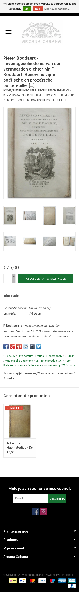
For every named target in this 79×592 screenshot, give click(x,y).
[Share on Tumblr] (32, 346)
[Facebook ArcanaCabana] (35, 511)
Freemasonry (54, 355)
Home (7, 90)
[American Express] (62, 580)
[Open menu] (8, 31)
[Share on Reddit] (25, 346)
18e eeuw (9, 355)
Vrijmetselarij (52, 365)
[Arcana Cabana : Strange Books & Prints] (48, 32)
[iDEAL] (12, 580)
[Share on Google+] (12, 346)
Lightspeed (66, 574)
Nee (37, 9)
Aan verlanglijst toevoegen (19, 373)
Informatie (11, 295)
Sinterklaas (34, 365)
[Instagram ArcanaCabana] (43, 511)
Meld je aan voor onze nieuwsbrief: (39, 488)
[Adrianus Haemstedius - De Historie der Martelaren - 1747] (19, 421)
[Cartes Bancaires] (71, 580)
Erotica (39, 355)
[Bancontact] (22, 580)
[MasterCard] (32, 580)
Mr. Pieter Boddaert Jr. (49, 360)
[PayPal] (71, 585)
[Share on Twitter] (38, 346)
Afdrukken (9, 378)
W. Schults (68, 365)
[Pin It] (19, 346)
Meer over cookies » (57, 9)
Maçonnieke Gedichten (19, 360)
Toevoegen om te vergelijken (56, 373)
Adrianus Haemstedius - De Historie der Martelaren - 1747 (20, 445)
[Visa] (42, 580)
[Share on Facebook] (6, 346)
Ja (27, 9)
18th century (25, 355)
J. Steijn (69, 355)
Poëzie (21, 365)
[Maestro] (52, 580)
